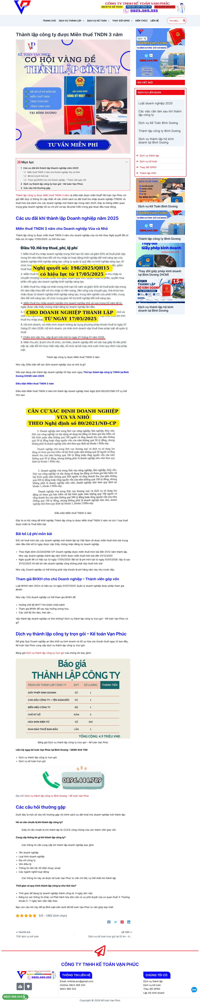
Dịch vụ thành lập (70, 20)
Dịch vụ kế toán (97, 20)
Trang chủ (49, 20)
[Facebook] (108, 922)
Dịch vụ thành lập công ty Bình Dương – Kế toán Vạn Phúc (57, 795)
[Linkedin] (128, 922)
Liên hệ (155, 20)
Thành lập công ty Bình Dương (160, 131)
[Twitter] (115, 922)
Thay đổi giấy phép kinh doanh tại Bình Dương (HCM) (159, 272)
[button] (82, 21)
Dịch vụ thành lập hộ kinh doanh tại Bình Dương (156, 140)
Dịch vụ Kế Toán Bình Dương (158, 123)
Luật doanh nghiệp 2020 (156, 103)
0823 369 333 (13, 996)
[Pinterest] (122, 922)
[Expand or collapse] (127, 162)
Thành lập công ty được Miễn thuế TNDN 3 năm (42, 195)
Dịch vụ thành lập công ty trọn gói (45, 652)
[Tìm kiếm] (184, 21)
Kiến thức (141, 20)
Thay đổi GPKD (121, 20)
